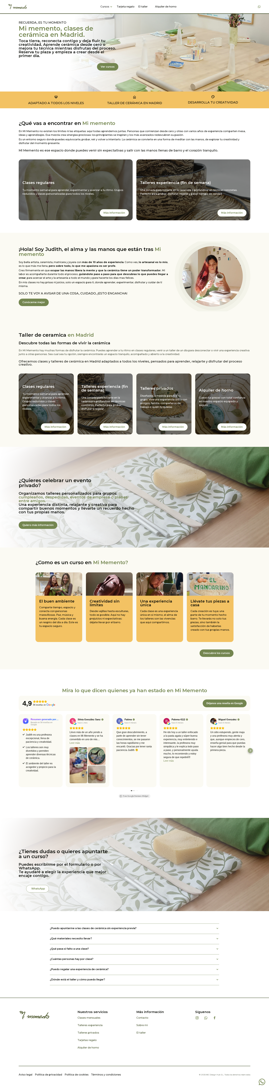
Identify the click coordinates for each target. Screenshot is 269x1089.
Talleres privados (88, 1032)
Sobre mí (142, 1025)
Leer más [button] (75, 743)
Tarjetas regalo (87, 1040)
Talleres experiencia (90, 1025)
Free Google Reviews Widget (136, 796)
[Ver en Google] (73, 721)
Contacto (142, 1017)
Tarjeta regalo (125, 6)
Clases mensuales (89, 1017)
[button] (106, 7)
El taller (143, 6)
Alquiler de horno (166, 6)
